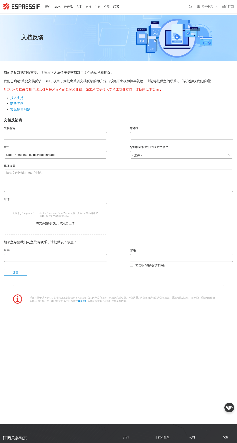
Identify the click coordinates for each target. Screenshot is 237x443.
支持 (88, 7)
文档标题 (10, 128)
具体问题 (10, 166)
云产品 (68, 7)
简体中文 (207, 6)
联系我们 (82, 301)
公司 (107, 7)
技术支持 (17, 98)
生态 (98, 7)
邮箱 (133, 250)
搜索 (190, 6)
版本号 (134, 128)
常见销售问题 (20, 109)
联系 (116, 7)
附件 (7, 199)
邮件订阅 (228, 6)
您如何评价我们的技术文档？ (150, 147)
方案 (79, 7)
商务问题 (17, 104)
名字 (7, 250)
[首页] (21, 6)
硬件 (48, 7)
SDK (57, 7)
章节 (7, 147)
